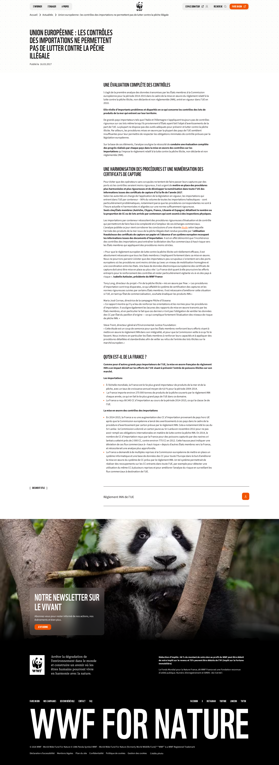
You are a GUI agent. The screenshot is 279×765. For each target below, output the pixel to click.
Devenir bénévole (67, 701)
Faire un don (237, 6)
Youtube (223, 701)
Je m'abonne (43, 627)
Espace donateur (193, 6)
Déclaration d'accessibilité (42, 753)
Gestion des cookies (137, 753)
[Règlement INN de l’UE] (245, 496)
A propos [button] (65, 6)
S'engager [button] (52, 6)
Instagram (211, 701)
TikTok (243, 701)
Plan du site (81, 753)
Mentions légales (65, 753)
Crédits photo (156, 753)
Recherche (218, 6)
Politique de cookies (115, 753)
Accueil (33, 15)
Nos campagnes (49, 701)
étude (184, 227)
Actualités (47, 15)
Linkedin (233, 701)
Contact (81, 701)
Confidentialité (96, 753)
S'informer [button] (37, 6)
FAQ (90, 701)
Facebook (194, 701)
